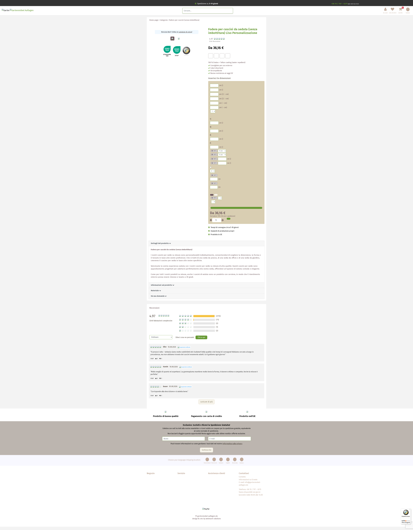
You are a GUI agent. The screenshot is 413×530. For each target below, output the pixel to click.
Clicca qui (201, 337)
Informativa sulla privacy (232, 444)
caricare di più (206, 402)
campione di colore (185, 32)
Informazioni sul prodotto (162, 285)
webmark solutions (213, 519)
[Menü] (409, 509)
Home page (153, 20)
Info (215, 151)
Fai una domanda (158, 296)
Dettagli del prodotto (160, 243)
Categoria (163, 20)
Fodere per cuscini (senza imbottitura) (184, 20)
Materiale (155, 291)
